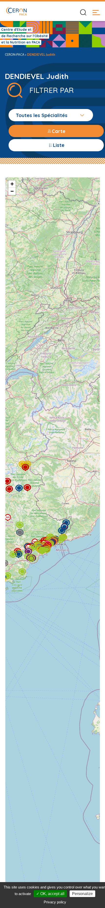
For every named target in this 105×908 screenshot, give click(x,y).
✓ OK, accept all (50, 894)
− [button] (12, 191)
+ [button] (12, 184)
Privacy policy (55, 902)
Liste (58, 145)
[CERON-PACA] (16, 11)
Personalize (82, 894)
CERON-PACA (14, 55)
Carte (58, 131)
